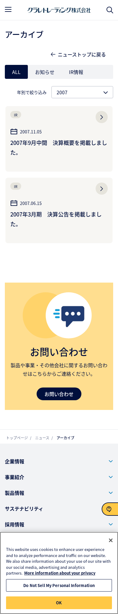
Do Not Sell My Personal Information (59, 585)
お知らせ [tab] (44, 71)
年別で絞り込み (32, 92)
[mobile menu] (8, 9)
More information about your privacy (59, 573)
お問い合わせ (59, 394)
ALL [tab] (16, 71)
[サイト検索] (110, 10)
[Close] (110, 540)
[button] (59, 461)
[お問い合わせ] (110, 509)
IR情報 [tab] (76, 71)
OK (59, 603)
